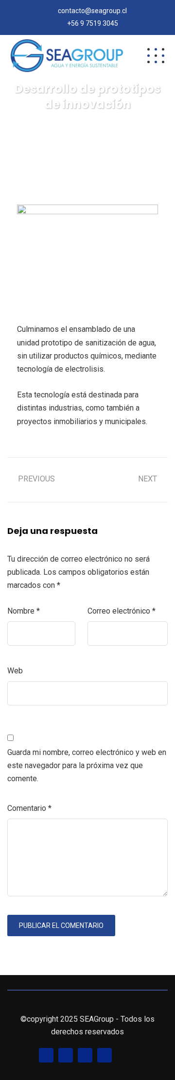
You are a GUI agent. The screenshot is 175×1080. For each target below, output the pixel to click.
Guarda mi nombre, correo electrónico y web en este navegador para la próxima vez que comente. (86, 765)
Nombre (23, 611)
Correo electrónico (122, 611)
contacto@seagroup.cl (92, 11)
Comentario (29, 808)
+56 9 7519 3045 (92, 23)
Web (15, 670)
